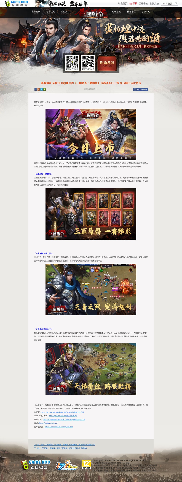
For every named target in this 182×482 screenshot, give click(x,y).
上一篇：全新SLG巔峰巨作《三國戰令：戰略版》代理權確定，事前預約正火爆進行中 (64, 445)
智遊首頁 (122, 3)
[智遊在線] (36, 464)
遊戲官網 (36, 12)
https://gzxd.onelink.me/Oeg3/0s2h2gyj (63, 416)
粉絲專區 (131, 12)
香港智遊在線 (17, 3)
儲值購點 (116, 12)
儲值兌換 (154, 3)
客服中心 (143, 3)
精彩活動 (50, 12)
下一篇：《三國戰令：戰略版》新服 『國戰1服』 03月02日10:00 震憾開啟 (60, 448)
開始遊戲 (107, 62)
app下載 (133, 3)
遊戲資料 (65, 12)
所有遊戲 (167, 3)
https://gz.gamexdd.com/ (48, 423)
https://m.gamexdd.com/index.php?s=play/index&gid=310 (63, 412)
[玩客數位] (68, 465)
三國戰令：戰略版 (91, 13)
